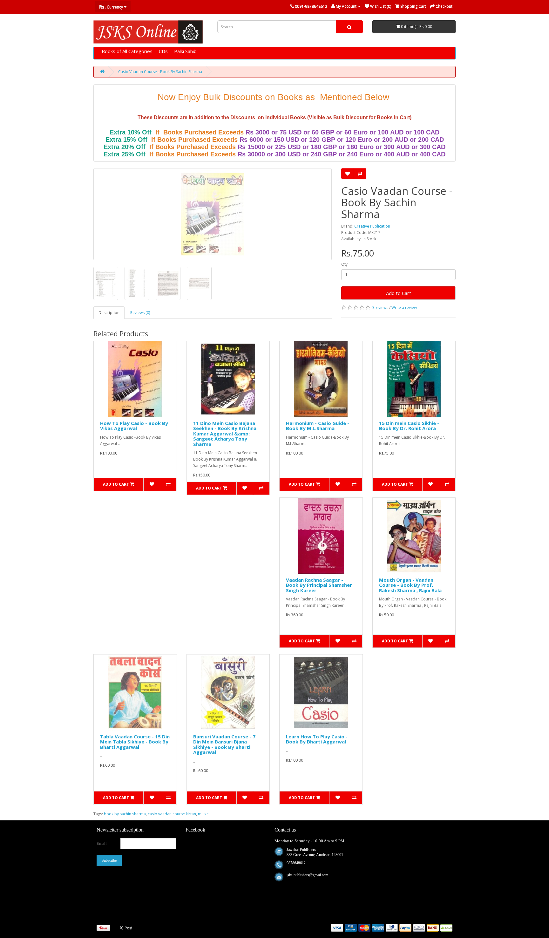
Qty (344, 264)
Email (102, 843)
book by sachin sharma (125, 814)
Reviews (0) (140, 312)
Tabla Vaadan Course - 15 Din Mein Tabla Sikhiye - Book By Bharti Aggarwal (135, 741)
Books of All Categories (127, 51)
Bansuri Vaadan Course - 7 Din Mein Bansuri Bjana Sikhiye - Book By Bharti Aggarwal (224, 744)
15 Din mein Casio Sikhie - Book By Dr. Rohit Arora (409, 426)
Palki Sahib (185, 51)
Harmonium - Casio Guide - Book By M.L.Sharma (317, 426)
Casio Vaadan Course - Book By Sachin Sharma (160, 71)
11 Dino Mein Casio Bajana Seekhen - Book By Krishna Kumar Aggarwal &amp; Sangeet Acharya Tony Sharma (224, 433)
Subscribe (109, 860)
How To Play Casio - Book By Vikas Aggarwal (134, 426)
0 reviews (379, 307)
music (203, 814)
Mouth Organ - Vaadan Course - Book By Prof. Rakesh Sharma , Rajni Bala (410, 585)
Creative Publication (372, 226)
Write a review (404, 307)
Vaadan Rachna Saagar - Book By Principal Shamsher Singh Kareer (319, 585)
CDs (163, 51)
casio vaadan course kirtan (172, 814)
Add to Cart (398, 293)
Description (108, 312)
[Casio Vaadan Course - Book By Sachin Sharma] (212, 214)
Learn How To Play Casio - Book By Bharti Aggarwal (317, 739)
